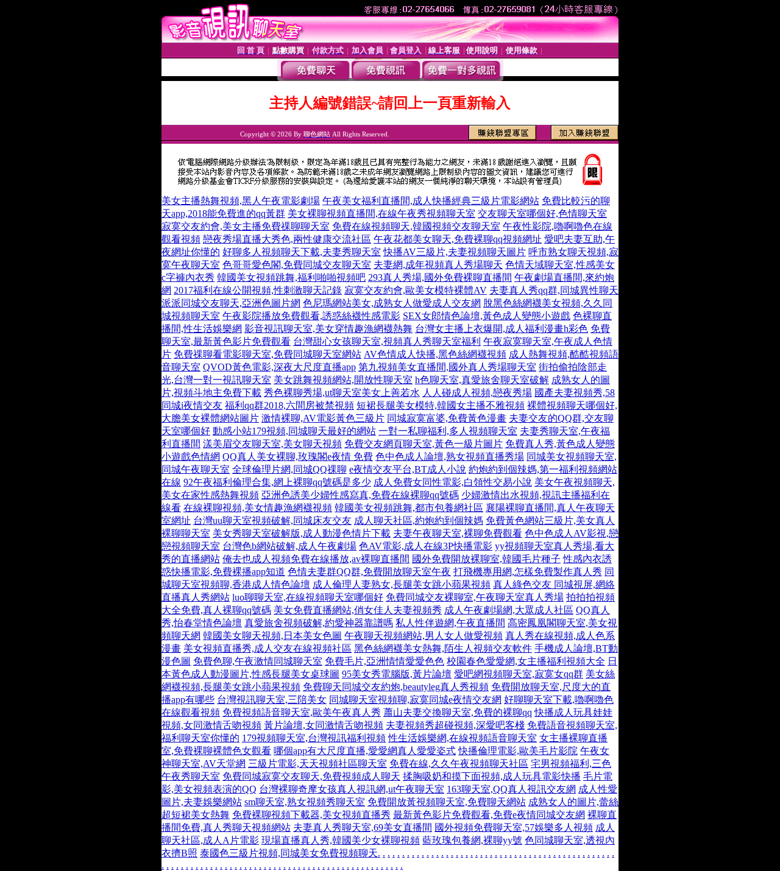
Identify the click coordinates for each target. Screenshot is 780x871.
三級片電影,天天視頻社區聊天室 (317, 763)
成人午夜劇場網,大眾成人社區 (508, 610)
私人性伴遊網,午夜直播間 (450, 623)
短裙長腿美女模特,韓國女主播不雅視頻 (440, 405)
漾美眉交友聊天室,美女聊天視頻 (272, 444)
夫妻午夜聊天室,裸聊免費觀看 (457, 533)
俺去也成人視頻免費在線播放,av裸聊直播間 (316, 559)
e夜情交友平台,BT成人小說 (407, 469)
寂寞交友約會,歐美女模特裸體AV (415, 290)
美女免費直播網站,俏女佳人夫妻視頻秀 (358, 610)
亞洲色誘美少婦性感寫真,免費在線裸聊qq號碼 (360, 495)
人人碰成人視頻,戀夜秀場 (477, 392)
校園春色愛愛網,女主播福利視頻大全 (526, 661)
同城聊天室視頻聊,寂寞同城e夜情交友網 (415, 699)
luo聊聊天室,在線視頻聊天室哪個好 (307, 597)
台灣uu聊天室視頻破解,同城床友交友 (272, 520)
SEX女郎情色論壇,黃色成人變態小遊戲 (486, 316)
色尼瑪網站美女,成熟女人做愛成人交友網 (392, 303)
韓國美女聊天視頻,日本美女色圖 (272, 635)
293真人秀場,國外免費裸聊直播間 (440, 277)
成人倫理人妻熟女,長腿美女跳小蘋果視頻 (402, 584)
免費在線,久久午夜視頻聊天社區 (458, 763)
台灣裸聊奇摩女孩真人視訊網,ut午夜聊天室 (351, 789)
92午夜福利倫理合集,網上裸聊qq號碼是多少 (277, 482)
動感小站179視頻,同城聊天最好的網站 (294, 431)
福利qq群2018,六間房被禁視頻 (289, 405)
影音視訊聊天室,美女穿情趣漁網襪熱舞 (328, 328)
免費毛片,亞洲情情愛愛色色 (384, 661)
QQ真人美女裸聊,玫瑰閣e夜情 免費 (297, 456)
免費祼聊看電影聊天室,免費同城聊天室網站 (267, 354)
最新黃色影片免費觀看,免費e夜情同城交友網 (489, 814)
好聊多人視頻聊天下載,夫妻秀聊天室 (301, 252)
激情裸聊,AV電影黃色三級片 (323, 418)
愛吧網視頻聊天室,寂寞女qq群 (518, 674)
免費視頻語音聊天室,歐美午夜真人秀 (301, 712)
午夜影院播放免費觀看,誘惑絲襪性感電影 (311, 316)
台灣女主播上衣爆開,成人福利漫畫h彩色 (501, 328)
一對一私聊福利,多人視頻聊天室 (447, 431)
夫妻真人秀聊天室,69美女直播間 (362, 827)
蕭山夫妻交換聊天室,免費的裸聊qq (457, 712)
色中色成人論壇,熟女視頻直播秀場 (449, 456)
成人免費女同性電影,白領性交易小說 (453, 482)
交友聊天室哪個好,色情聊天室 (542, 213)
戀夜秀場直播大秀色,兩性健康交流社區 (287, 239)
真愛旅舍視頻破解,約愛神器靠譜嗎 (318, 623)
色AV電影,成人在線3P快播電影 (425, 546)
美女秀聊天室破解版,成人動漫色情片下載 (302, 533)
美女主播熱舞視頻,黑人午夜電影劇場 (240, 201)
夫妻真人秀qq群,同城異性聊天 (554, 290)
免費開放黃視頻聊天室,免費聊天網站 (446, 802)
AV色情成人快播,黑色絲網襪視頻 (435, 354)
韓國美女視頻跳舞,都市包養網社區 (409, 508)
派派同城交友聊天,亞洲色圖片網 (230, 303)
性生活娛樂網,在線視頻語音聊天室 (462, 738)
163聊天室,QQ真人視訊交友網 (511, 789)
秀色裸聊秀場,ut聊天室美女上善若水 (342, 392)
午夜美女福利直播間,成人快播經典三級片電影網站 (430, 201)
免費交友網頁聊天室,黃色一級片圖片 (423, 444)
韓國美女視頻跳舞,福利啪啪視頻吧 (291, 277)
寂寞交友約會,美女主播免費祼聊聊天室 (245, 226)
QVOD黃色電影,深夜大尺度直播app (279, 367)
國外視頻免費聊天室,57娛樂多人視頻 (513, 827)
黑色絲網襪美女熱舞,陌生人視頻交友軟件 (443, 648)
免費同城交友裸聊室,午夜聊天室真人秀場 (475, 597)
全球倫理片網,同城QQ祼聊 (289, 469)
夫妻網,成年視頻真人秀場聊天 (438, 264)
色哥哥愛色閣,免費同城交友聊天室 (296, 264)
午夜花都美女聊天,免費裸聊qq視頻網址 (458, 239)
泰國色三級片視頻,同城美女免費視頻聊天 (289, 853)
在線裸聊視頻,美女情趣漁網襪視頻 (257, 508)
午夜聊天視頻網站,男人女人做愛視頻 (423, 635)
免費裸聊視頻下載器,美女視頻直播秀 (311, 814)
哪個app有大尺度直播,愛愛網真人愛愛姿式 (365, 751)
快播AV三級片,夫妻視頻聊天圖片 (454, 252)
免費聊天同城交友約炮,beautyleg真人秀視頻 (396, 687)
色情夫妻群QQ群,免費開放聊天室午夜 (369, 571)
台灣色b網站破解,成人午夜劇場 (289, 546)
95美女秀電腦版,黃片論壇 (397, 674)
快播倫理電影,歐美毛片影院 (518, 751)
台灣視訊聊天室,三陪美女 (272, 699)
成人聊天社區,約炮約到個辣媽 (418, 520)
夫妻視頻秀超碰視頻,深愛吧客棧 (455, 725)
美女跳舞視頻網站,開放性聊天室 (343, 380)
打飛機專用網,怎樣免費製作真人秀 (527, 571)
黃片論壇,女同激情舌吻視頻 (323, 725)
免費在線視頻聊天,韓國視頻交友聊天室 (416, 226)
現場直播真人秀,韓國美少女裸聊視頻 (340, 840)
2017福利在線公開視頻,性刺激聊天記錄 (258, 290)
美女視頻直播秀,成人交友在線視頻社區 (267, 648)
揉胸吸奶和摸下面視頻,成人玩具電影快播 (492, 776)
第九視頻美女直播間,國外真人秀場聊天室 (447, 367)
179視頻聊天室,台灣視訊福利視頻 (314, 738)
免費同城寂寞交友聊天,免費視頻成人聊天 (311, 776)
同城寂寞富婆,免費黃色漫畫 (446, 418)
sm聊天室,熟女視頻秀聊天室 (304, 802)
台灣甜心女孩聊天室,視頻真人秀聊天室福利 (387, 341)
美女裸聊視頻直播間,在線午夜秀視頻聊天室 (381, 213)
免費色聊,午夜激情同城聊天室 (257, 661)
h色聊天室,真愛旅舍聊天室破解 (482, 380)
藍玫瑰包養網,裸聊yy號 (472, 840)
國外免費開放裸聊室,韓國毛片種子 (486, 559)
